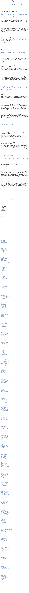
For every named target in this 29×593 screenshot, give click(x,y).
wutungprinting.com (4, 433)
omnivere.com (3, 251)
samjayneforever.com (4, 551)
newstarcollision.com (4, 336)
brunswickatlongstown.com (5, 419)
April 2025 (2, 219)
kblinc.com (2, 324)
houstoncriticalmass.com (4, 380)
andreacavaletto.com (4, 360)
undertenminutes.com (4, 250)
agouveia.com (3, 569)
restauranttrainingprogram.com (5, 345)
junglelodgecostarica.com (4, 428)
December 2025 (3, 213)
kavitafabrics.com (3, 447)
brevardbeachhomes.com (4, 301)
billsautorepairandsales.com (5, 547)
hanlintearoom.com (3, 560)
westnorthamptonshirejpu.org (5, 284)
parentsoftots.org (3, 480)
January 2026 (2, 212)
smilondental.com (3, 335)
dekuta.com (2, 524)
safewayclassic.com (3, 260)
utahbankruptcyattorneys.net (5, 312)
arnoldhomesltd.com (4, 307)
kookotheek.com (3, 279)
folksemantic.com (3, 317)
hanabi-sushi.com (3, 522)
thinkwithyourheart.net (4, 311)
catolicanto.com (3, 353)
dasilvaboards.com (3, 386)
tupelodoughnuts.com (4, 328)
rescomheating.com (3, 575)
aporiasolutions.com (4, 475)
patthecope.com (3, 467)
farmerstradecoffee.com (4, 482)
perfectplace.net (3, 356)
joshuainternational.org (4, 491)
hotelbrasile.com (3, 285)
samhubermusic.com (4, 580)
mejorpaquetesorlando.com (5, 330)
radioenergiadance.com (4, 278)
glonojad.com (3, 404)
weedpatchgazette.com (4, 323)
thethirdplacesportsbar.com (5, 535)
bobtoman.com (3, 274)
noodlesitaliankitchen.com (4, 265)
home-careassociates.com (4, 359)
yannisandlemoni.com (4, 322)
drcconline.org (3, 457)
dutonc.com (2, 425)
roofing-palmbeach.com (4, 305)
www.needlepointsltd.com (4, 511)
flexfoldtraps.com (3, 500)
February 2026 (3, 211)
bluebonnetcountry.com (4, 271)
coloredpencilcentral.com (4, 308)
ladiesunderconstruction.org (5, 292)
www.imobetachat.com (4, 485)
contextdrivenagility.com (4, 411)
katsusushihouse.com (4, 401)
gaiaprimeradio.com (3, 423)
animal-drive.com (3, 471)
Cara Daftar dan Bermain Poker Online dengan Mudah (8, 198)
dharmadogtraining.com (4, 572)
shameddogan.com (3, 479)
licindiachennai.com (3, 244)
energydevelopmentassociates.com (6, 299)
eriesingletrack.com (3, 325)
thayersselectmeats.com (4, 474)
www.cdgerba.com (3, 542)
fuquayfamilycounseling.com (5, 568)
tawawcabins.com (3, 316)
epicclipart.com (3, 272)
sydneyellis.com (3, 343)
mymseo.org (2, 571)
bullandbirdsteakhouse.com (5, 512)
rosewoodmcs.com (3, 526)
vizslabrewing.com (3, 320)
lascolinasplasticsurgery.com (5, 513)
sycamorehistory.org (4, 527)
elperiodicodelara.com (4, 242)
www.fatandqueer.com (4, 503)
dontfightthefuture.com (4, 306)
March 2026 (2, 210)
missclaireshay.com (3, 240)
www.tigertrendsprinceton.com (5, 494)
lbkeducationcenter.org (4, 354)
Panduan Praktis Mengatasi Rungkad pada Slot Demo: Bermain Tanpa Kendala (12, 199)
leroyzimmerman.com (4, 563)
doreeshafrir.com (3, 408)
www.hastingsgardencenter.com (5, 531)
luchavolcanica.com (3, 448)
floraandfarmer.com (3, 300)
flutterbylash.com (3, 559)
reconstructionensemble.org (5, 446)
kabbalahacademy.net (4, 334)
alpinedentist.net (3, 277)
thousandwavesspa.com (4, 453)
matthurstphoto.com (4, 552)
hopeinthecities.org (3, 368)
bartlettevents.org (3, 287)
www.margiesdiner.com (4, 509)
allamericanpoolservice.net (4, 346)
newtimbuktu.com (3, 253)
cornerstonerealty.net (4, 528)
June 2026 (2, 208)
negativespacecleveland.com (5, 439)
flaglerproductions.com (4, 389)
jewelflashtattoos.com (4, 268)
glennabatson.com (3, 387)
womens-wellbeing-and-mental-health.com (7, 348)
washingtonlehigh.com (4, 520)
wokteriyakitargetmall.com (4, 341)
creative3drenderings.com (4, 481)
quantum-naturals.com (4, 548)
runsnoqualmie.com (3, 507)
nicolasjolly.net (3, 398)
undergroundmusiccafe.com (5, 579)
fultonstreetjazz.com (4, 286)
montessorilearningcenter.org (5, 549)
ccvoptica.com (3, 519)
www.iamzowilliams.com (4, 530)
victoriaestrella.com (3, 452)
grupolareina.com (3, 289)
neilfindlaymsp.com (3, 455)
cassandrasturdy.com (4, 371)
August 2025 (2, 217)
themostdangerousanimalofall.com (6, 381)
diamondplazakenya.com (4, 545)
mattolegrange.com (3, 427)
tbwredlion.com (3, 546)
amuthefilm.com (3, 396)
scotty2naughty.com (3, 407)
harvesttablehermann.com (4, 297)
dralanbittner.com (3, 321)
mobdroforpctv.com (3, 370)
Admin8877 (10, 89)
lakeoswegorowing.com (4, 567)
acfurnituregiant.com (4, 249)
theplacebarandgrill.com (4, 458)
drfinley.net (2, 564)
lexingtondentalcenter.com (4, 342)
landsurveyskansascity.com (4, 505)
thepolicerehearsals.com (4, 382)
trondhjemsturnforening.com (5, 544)
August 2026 (2, 206)
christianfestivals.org (4, 429)
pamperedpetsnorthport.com (5, 326)
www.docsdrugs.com (3, 508)
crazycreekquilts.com (4, 392)
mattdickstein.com (3, 486)
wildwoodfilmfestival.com (4, 283)
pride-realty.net (3, 557)
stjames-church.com (3, 406)
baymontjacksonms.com (4, 436)
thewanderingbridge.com (4, 415)
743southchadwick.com (4, 303)
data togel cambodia (10, 49)
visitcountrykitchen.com (4, 430)
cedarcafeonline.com (4, 248)
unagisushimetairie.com (4, 267)
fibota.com (2, 541)
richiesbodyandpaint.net (4, 243)
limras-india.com (3, 241)
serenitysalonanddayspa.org (5, 247)
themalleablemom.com (4, 416)
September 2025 (3, 216)
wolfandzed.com (3, 523)
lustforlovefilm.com (3, 397)
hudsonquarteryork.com (4, 540)
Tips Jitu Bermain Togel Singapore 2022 (6, 200)
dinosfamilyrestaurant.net (4, 295)
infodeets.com (3, 245)
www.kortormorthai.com (4, 502)
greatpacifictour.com (4, 451)
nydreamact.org (3, 266)
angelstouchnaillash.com (4, 333)
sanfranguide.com (3, 377)
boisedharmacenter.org (4, 362)
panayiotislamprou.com (4, 280)
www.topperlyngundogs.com (5, 496)
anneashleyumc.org (3, 504)
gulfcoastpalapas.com (4, 477)
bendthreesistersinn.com (4, 442)
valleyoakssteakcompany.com (5, 462)
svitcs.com (2, 468)
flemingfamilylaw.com (4, 565)
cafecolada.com (3, 374)
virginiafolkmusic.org (4, 349)
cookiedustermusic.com (4, 445)
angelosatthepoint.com (4, 460)
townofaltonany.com (4, 437)
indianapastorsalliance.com (4, 461)
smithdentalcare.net (3, 578)
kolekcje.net (2, 352)
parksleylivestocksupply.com (5, 361)
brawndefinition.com (4, 390)
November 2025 (3, 214)
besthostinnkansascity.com (4, 577)
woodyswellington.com (4, 537)
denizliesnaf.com (3, 465)
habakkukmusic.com (3, 488)
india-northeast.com (3, 304)
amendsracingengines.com (4, 501)
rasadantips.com (3, 252)
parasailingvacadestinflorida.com (5, 556)
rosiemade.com (3, 327)
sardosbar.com (3, 318)
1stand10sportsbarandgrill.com (5, 331)
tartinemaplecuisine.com (4, 420)
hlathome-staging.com (4, 340)
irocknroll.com (3, 313)
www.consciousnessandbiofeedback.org (6, 529)
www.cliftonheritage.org (4, 514)
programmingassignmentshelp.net (6, 255)
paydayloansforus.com (4, 258)
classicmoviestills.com (4, 373)
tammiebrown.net (3, 424)
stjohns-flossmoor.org (4, 443)
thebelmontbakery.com (4, 259)
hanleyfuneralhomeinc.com (4, 329)
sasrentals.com (3, 337)
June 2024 (2, 228)
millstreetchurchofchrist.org (5, 555)
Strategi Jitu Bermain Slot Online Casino (6, 201)
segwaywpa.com (3, 476)
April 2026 (2, 209)
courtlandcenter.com (4, 454)
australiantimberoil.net (4, 294)
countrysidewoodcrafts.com (5, 261)
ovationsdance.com (3, 350)
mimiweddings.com (3, 576)
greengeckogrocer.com (4, 339)
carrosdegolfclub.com (4, 298)
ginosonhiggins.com (3, 432)
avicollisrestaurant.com (4, 456)
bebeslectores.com (3, 293)
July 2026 (2, 207)
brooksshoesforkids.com (4, 473)
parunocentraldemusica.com (5, 543)
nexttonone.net (3, 489)
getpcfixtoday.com (3, 269)
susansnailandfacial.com (4, 492)
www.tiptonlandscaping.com (5, 517)
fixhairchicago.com (3, 464)
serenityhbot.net (3, 490)
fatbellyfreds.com (3, 538)
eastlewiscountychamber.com (5, 384)
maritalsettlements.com (4, 434)
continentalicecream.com (4, 391)
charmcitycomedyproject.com (5, 409)
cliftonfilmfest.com (3, 309)
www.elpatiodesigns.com (4, 539)
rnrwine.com (2, 566)
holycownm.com (3, 449)
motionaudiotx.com (3, 573)
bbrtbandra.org (3, 270)
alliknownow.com (3, 383)
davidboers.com (3, 484)
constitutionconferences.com (5, 466)
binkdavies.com (3, 393)
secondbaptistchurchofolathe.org (5, 570)
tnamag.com (2, 472)
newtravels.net (3, 257)
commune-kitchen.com (4, 395)
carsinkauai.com (3, 554)
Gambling (4, 49)
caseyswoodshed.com (4, 463)
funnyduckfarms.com (4, 561)
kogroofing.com (3, 276)
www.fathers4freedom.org (4, 495)
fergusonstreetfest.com (4, 550)
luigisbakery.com (3, 521)
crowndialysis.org (3, 344)
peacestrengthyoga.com (4, 498)
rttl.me (2, 574)
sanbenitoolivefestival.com (4, 372)
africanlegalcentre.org (4, 400)
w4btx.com (2, 332)
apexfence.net (14, 4)
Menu (14, 7)
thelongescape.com (3, 426)
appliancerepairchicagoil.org (5, 262)
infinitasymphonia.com (4, 399)
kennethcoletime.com (4, 417)
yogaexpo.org (3, 358)
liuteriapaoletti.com (3, 440)
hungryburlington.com (4, 418)
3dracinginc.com (3, 379)
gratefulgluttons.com (4, 369)
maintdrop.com (3, 273)
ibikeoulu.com (3, 412)
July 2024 (2, 227)
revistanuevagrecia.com (4, 405)
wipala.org (2, 364)
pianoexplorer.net (3, 532)
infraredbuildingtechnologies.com (5, 296)
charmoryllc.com (3, 378)
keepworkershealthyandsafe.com (5, 264)
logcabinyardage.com (4, 483)
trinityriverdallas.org (4, 355)
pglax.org (2, 438)
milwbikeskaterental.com (4, 435)
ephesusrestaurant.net (4, 536)
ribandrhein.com (3, 351)
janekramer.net (3, 421)
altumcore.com (3, 470)
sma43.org (2, 515)
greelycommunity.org (4, 402)
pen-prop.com (3, 493)
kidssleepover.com (3, 256)
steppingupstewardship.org (5, 518)
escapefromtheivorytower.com (5, 302)
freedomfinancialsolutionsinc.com (5, 499)
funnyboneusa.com (3, 444)
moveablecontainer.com (4, 288)
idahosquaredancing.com (4, 315)
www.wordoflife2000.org (4, 314)
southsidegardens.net (4, 533)
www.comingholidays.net (4, 376)
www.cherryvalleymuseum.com (5, 290)
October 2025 (3, 215)
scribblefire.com (3, 357)
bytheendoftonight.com (4, 367)
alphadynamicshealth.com (4, 558)
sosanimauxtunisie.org (4, 275)
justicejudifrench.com (4, 414)
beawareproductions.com (4, 410)
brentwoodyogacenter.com (4, 516)
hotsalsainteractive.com (4, 246)
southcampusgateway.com (4, 281)
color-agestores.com (4, 363)
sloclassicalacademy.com (4, 385)
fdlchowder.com (3, 510)
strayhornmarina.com (4, 388)
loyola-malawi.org (3, 365)
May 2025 (2, 218)
